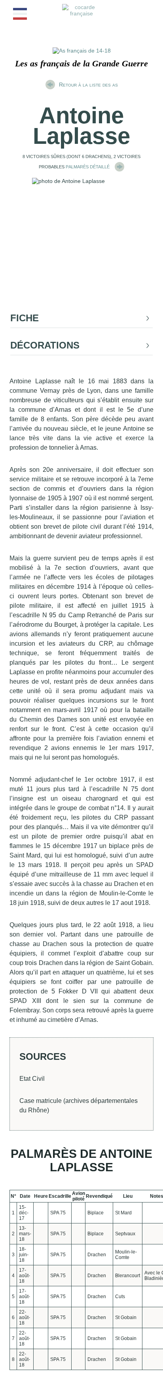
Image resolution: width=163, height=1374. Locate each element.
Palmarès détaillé (88, 166)
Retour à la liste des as (88, 84)
